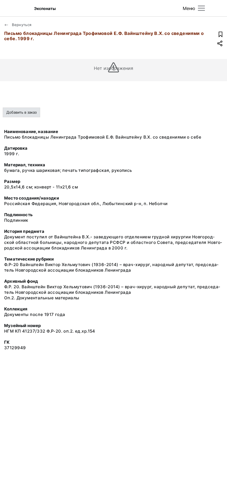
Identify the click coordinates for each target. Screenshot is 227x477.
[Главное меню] (201, 8)
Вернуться (21, 24)
